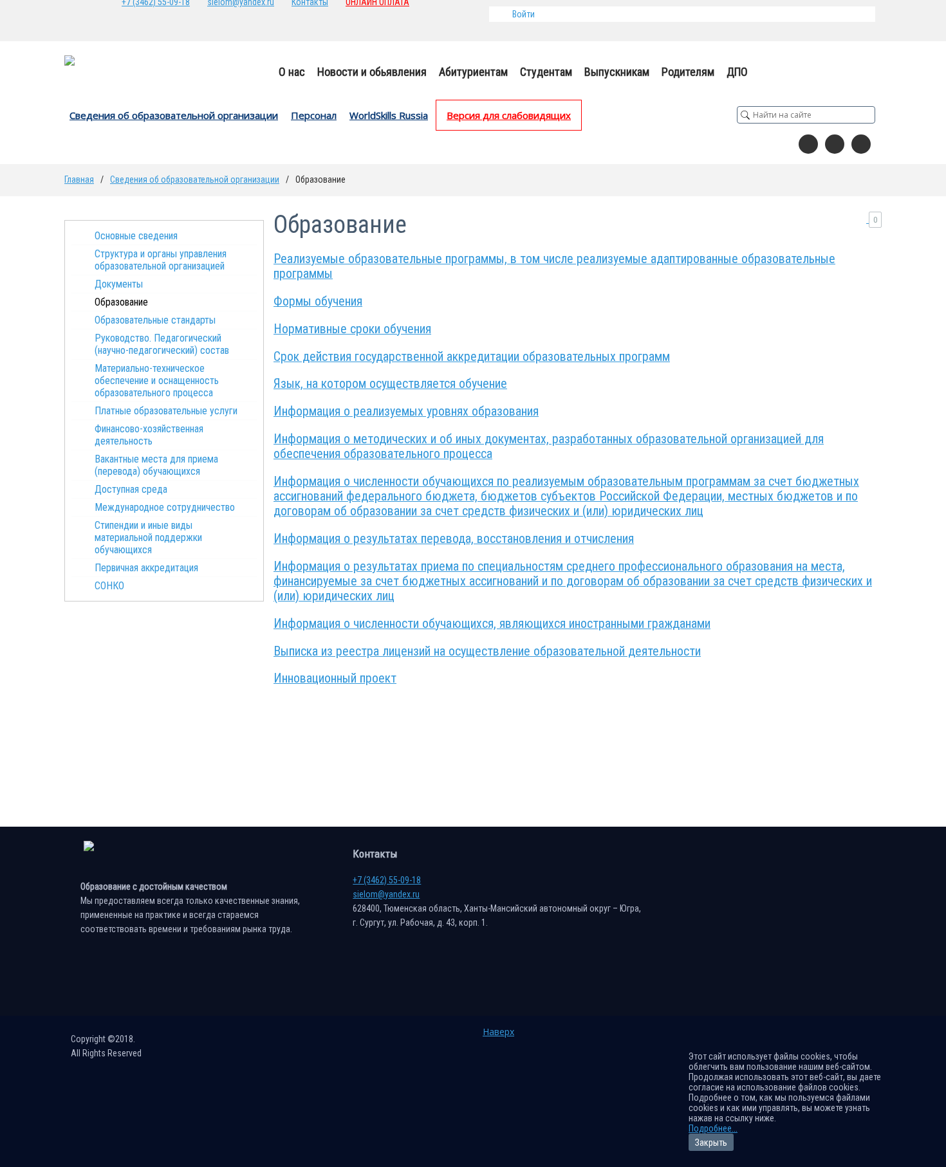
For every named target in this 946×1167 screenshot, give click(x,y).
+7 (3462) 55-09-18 (387, 880)
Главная (79, 179)
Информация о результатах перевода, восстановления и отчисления (454, 538)
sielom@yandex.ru (386, 894)
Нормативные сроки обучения (352, 329)
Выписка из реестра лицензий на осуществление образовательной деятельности (487, 651)
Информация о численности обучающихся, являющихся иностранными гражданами (492, 623)
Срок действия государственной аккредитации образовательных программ (472, 356)
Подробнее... (713, 1128)
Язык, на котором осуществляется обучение (390, 383)
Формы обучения (318, 301)
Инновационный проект (335, 678)
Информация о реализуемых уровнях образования (406, 411)
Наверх (498, 1031)
